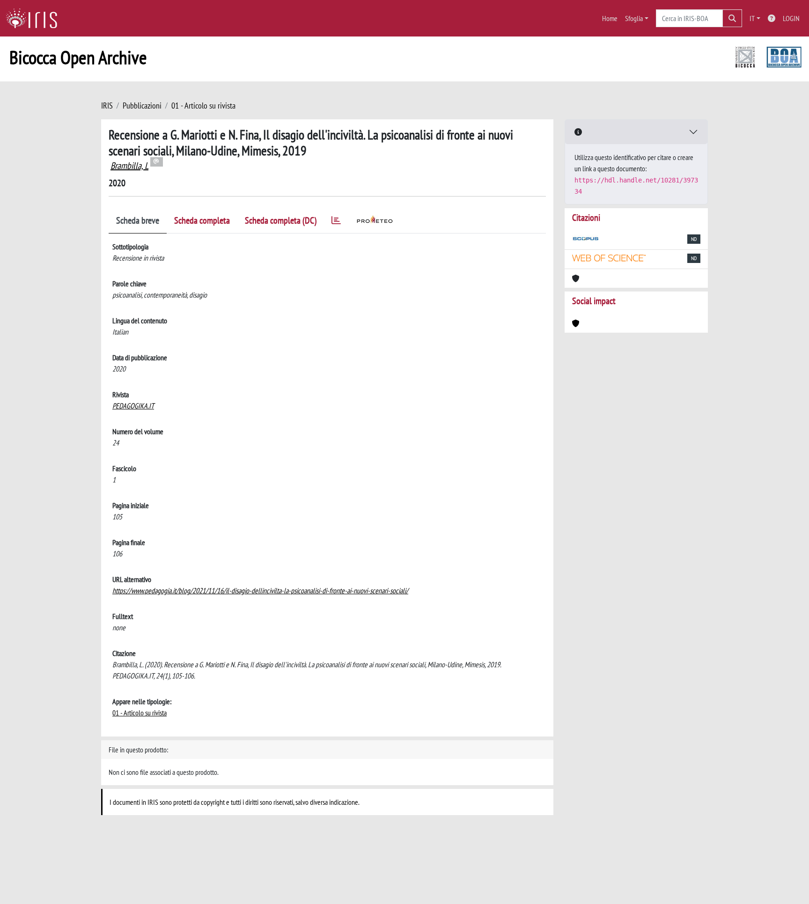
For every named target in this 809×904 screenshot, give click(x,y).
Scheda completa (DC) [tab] (280, 220)
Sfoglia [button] (634, 18)
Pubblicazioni (142, 105)
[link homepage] (35, 18)
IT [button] (752, 18)
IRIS (107, 105)
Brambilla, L (129, 166)
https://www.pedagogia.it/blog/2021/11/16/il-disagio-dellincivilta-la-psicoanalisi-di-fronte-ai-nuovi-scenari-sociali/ (260, 590)
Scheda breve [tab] (137, 220)
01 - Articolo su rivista (203, 105)
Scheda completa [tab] (202, 220)
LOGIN (791, 18)
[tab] (336, 222)
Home (610, 18)
